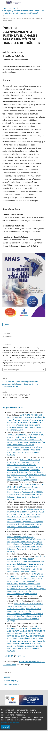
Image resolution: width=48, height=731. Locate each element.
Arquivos (12, 8)
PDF (7, 324)
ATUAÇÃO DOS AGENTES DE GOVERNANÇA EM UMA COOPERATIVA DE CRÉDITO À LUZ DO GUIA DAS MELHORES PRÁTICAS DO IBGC (25, 513)
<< (3, 656)
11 (20, 656)
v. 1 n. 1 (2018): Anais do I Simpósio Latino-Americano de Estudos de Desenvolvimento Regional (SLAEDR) (23, 12)
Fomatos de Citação (11, 369)
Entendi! (5, 727)
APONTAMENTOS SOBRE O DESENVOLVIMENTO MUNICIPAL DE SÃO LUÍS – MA (26, 417)
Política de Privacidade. (10, 722)
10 (18, 656)
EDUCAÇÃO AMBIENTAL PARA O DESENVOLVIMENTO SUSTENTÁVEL (21, 537)
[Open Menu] (2, 2)
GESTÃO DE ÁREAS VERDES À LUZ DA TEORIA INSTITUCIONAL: (26, 559)
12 (23, 656)
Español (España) (11, 680)
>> (27, 656)
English (7, 677)
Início (4, 8)
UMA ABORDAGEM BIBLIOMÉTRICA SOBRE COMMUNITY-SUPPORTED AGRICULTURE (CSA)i (25, 606)
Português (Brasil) (11, 684)
